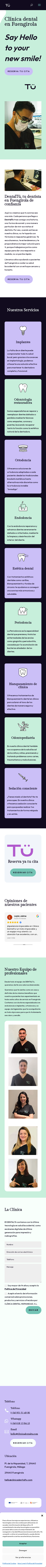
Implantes (23, 342)
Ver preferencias (23, 1557)
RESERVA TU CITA (19, 71)
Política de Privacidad (15, 1289)
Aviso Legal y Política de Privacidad (30, 1563)
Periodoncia (23, 622)
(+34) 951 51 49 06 (20, 1412)
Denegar (23, 1550)
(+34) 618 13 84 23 (20, 1423)
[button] (42, 1515)
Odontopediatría (23, 738)
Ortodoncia (23, 460)
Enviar (33, 1310)
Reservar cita (23, 872)
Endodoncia (23, 518)
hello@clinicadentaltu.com (24, 1434)
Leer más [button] (11, 938)
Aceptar (23, 1543)
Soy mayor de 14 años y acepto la (22, 1287)
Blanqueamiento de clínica (23, 685)
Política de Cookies (9, 1563)
